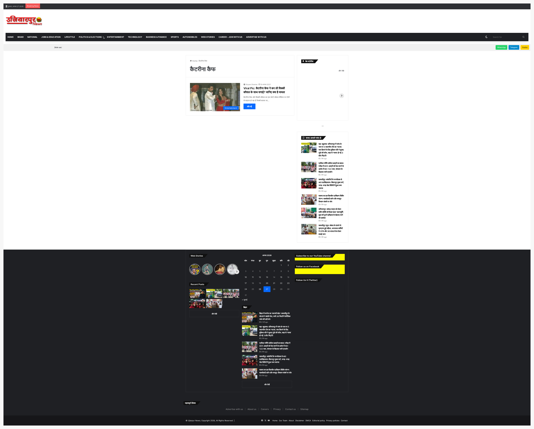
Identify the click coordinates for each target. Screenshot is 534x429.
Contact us (290, 409)
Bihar (21, 37)
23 (288, 283)
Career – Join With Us (230, 37)
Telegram (514, 47)
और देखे (341, 71)
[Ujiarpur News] (24, 21)
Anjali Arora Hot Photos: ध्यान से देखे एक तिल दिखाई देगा (428, 1)
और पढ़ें (249, 106)
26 (260, 289)
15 (281, 277)
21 (274, 283)
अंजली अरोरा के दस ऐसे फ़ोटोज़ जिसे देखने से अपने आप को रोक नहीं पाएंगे (382, 1)
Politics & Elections (90, 37)
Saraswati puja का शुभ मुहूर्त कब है (212, 1)
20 (267, 283)
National (32, 37)
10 (246, 277)
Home (11, 37)
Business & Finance (156, 37)
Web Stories (208, 37)
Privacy (277, 409)
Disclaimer (299, 420)
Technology (135, 37)
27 (267, 289)
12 (260, 277)
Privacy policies (332, 420)
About (291, 420)
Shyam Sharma (251, 84)
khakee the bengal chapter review (85, 1)
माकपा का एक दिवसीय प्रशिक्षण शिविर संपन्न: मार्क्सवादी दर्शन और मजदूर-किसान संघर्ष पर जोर (331, 198)
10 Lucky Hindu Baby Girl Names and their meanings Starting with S (328, 1)
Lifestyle (70, 37)
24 (246, 289)
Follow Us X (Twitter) (306, 280)
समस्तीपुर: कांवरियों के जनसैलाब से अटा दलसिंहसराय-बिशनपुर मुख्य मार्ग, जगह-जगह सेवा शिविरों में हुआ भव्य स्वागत (274, 359)
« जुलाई (244, 300)
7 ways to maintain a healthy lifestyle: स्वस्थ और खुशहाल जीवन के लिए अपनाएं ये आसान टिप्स (34, 1)
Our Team (283, 420)
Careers (265, 409)
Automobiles (190, 37)
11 (253, 277)
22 (281, 283)
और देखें (214, 314)
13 (267, 277)
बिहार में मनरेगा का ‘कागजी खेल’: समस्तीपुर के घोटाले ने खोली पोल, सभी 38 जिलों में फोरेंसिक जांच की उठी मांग (274, 316)
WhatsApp (501, 47)
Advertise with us (256, 37)
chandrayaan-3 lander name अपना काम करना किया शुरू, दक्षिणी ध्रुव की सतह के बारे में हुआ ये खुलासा (261, 1)
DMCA (308, 420)
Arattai (524, 47)
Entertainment (115, 37)
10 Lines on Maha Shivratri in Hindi (115, 1)
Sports (175, 37)
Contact (344, 420)
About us (252, 409)
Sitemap (304, 409)
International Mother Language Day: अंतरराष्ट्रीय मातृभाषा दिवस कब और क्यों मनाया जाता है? (165, 1)
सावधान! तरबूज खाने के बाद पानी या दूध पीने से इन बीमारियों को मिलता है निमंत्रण (477, 1)
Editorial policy (318, 420)
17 (246, 283)
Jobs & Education (50, 37)
